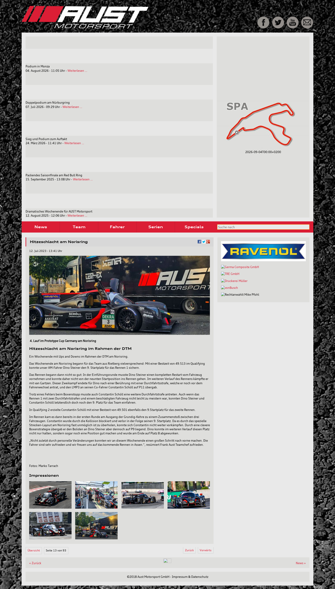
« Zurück (35, 563)
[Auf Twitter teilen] (204, 242)
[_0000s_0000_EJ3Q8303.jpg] (50, 507)
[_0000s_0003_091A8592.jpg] (189, 507)
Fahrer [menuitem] (117, 227)
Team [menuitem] (79, 227)
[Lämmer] (234, 281)
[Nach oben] (167, 562)
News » (301, 563)
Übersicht (34, 550)
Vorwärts (205, 550)
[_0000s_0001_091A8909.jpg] (96, 507)
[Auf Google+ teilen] (208, 242)
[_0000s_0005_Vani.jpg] (96, 538)
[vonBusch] (229, 287)
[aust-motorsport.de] (117, 27)
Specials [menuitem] (194, 227)
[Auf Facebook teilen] (199, 242)
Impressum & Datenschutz (190, 577)
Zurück (189, 550)
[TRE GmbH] (230, 274)
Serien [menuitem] (155, 227)
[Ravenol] (263, 260)
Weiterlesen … (77, 70)
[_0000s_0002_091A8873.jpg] (142, 507)
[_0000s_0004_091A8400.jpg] (50, 538)
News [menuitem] (40, 227)
